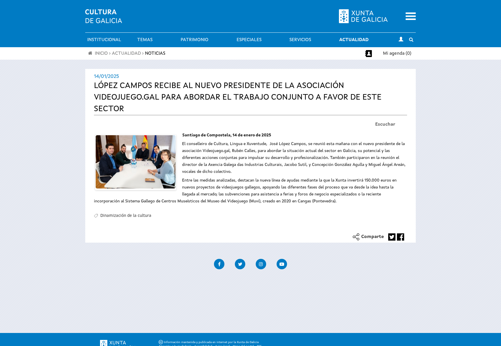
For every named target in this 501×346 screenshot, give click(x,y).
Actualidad (354, 40)
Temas (145, 40)
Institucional (104, 40)
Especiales (249, 40)
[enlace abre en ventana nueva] (391, 237)
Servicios (300, 40)
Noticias (155, 53)
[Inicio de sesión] (401, 39)
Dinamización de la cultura (125, 216)
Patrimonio (194, 40)
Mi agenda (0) (397, 53)
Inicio (101, 53)
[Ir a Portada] (103, 19)
